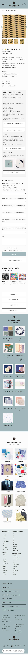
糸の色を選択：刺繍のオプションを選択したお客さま (13, 205)
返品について (13, 305)
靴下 (14, 562)
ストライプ (5, 570)
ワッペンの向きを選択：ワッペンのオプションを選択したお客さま (14, 228)
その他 (14, 574)
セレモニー (5, 549)
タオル (4, 561)
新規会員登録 (18, 626)
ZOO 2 (20, 281)
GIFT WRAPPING (10, 591)
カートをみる (18, 630)
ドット (4, 574)
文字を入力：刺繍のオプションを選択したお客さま (13, 212)
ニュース (4, 624)
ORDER (10, 606)
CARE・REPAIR (11, 595)
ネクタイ (15, 555)
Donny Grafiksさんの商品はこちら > (10, 74)
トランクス (15, 560)
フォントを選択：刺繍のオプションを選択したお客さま (14, 198)
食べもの (15, 546)
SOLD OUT (14, 254)
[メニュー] (1, 4)
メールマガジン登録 (19, 624)
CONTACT (8, 610)
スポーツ (15, 548)
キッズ (4, 538)
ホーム (3, 10)
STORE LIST (7, 598)
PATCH (6, 587)
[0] (25, 4)
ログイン (17, 628)
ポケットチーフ (16, 558)
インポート (5, 563)
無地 (4, 568)
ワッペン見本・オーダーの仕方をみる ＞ (14, 148)
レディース (5, 534)
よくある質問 (13, 294)
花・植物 (15, 544)
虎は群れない (13, 281)
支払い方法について (13, 310)
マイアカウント (18, 632)
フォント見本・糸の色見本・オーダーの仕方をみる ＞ (14, 124)
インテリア (15, 570)
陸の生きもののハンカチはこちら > (10, 76)
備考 (3, 236)
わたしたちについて (6, 626)
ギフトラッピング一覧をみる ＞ (14, 172)
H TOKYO (7, 10)
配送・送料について (13, 299)
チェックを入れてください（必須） (9, 248)
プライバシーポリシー (19, 619)
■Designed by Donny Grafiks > (9, 67)
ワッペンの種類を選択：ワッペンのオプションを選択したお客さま (14, 220)
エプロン (15, 566)
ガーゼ (4, 559)
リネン (4, 554)
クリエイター (13, 10)
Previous (2, 26)
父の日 (4, 545)
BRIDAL (6, 602)
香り (14, 572)
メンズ (4, 536)
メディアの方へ (5, 630)
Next (26, 26)
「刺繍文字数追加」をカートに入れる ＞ (14, 130)
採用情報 (4, 628)
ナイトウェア (16, 564)
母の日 (4, 543)
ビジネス (5, 547)
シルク (4, 556)
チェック (5, 572)
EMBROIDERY (7, 583)
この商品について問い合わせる (14, 260)
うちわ (14, 568)
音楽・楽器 (15, 550)
